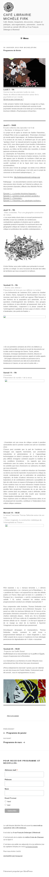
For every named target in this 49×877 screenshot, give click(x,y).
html (9, 801)
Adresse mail (11, 770)
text (8, 805)
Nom (7, 789)
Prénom (8, 779)
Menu (25, 38)
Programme (13, 716)
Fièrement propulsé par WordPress (18, 871)
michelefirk (30, 47)
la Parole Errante (32, 847)
